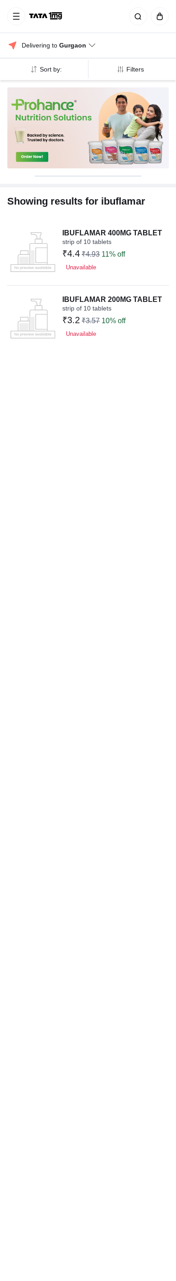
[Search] (136, 16)
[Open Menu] (16, 16)
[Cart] (158, 16)
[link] (46, 16)
